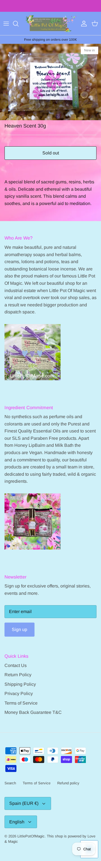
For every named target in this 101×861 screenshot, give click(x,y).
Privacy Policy (18, 693)
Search (10, 783)
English (16, 821)
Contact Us (15, 665)
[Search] (18, 23)
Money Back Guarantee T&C (33, 712)
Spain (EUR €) (23, 803)
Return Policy (17, 674)
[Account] (82, 23)
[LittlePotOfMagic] (50, 23)
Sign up (19, 629)
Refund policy (68, 783)
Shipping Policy (20, 684)
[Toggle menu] (6, 23)
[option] (50, 82)
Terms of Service (21, 703)
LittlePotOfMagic (31, 836)
